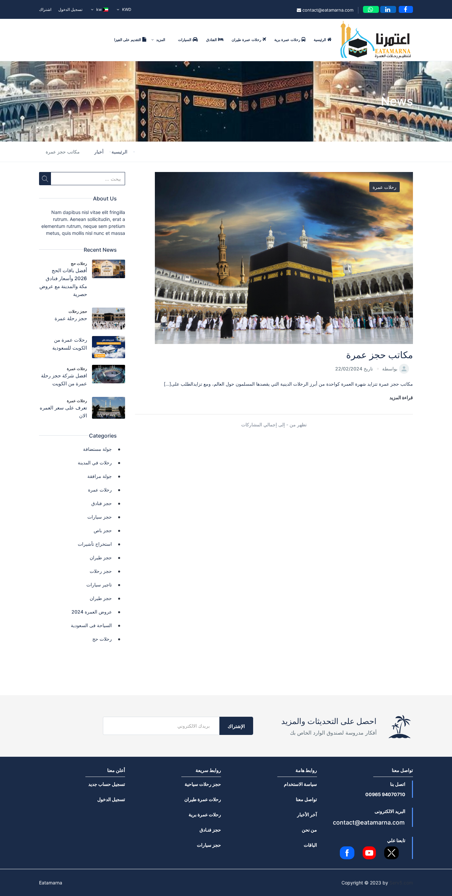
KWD (126, 9)
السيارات (184, 39)
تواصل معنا (306, 799)
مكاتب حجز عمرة (379, 355)
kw (99, 9)
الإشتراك (236, 726)
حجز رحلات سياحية (203, 784)
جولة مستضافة (97, 449)
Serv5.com (401, 882)
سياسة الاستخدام (300, 784)
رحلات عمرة (384, 187)
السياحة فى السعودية (91, 625)
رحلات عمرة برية (287, 39)
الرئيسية (320, 39)
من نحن (309, 829)
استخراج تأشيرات (95, 544)
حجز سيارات (99, 517)
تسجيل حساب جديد (106, 784)
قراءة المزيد (401, 397)
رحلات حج (79, 263)
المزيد (160, 39)
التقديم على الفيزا (127, 39)
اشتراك (45, 9)
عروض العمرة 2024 (91, 612)
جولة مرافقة (99, 476)
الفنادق (211, 39)
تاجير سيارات (99, 584)
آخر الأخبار (307, 814)
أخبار (99, 151)
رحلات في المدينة (95, 462)
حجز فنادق (101, 503)
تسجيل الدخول (70, 9)
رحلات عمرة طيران (246, 39)
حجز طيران (101, 557)
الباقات (310, 845)
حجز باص (103, 530)
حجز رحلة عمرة (71, 318)
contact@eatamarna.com (327, 10)
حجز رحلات (77, 311)
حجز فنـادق (210, 829)
